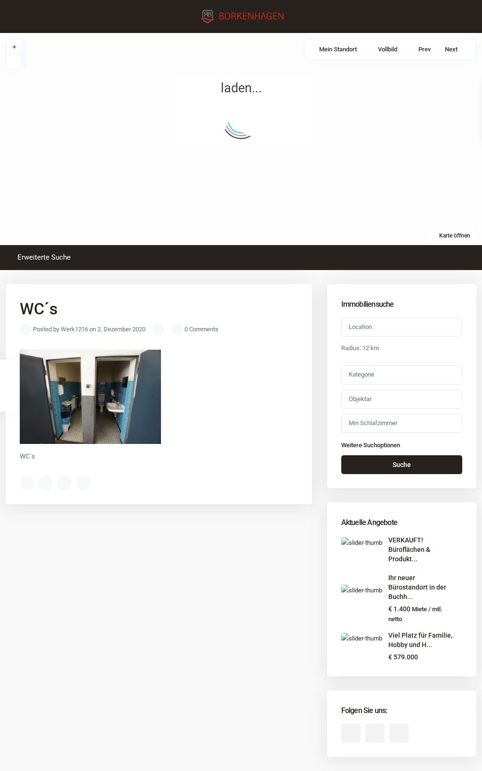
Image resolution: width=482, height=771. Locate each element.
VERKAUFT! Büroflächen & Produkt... (409, 549)
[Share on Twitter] (46, 483)
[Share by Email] (83, 483)
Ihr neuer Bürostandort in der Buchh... (417, 587)
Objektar (360, 398)
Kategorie (361, 374)
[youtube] (375, 733)
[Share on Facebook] (27, 483)
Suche (402, 464)
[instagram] (399, 733)
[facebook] (351, 733)
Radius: (360, 348)
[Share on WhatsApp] (64, 483)
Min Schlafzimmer (373, 423)
